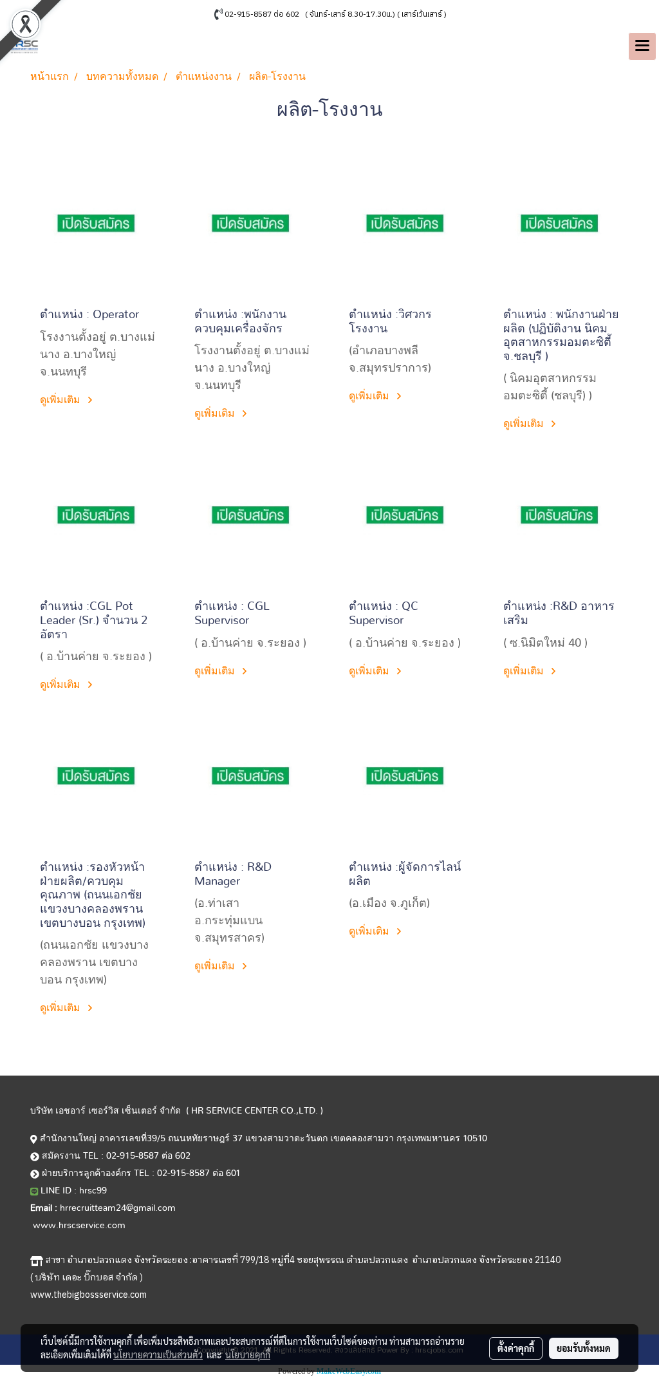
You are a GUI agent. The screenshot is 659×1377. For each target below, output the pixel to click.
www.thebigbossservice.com (88, 1294)
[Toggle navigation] (642, 46)
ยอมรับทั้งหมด (584, 1348)
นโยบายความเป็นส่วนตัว (158, 1354)
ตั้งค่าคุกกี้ (515, 1348)
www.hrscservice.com (79, 1225)
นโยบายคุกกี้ (247, 1354)
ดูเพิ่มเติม (62, 400)
